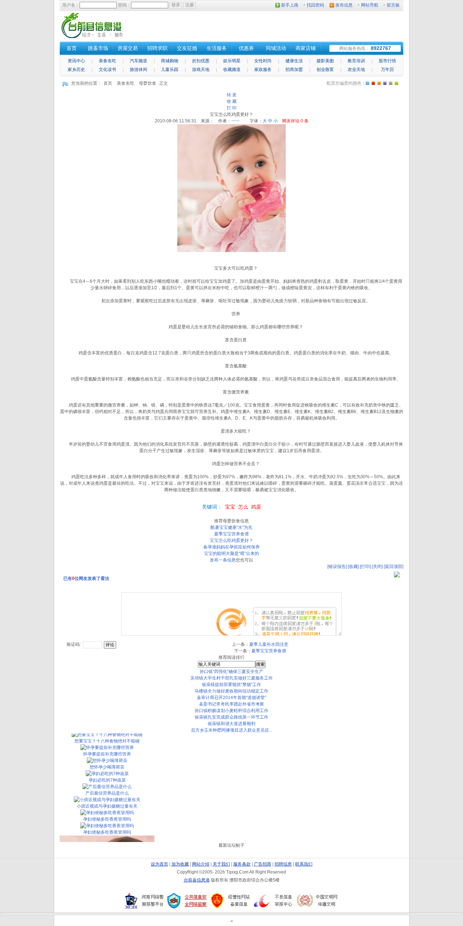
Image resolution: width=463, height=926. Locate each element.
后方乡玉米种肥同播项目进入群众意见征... (231, 730)
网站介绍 (200, 864)
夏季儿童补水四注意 (268, 644)
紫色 (379, 83)
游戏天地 (200, 69)
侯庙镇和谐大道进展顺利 (231, 723)
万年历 (387, 69)
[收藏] (353, 566)
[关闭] (377, 566)
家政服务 (263, 69)
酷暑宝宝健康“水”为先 (231, 527)
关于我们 (221, 864)
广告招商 (262, 864)
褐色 (390, 83)
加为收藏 (180, 864)
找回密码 (315, 5)
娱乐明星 (232, 60)
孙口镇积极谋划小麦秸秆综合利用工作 (231, 710)
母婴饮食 (147, 83)
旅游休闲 (138, 69)
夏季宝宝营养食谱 (231, 533)
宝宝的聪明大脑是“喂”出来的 (231, 553)
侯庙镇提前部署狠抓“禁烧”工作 (231, 684)
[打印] (365, 566)
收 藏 (232, 101)
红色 (373, 83)
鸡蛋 (256, 507)
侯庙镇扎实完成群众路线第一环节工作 (231, 717)
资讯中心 (76, 60)
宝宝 (230, 507)
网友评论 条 (295, 120)
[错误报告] (337, 566)
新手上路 (289, 5)
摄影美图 (325, 60)
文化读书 (107, 69)
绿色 (396, 83)
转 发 (232, 94)
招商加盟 (294, 69)
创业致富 (325, 69)
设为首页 (159, 864)
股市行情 (387, 60)
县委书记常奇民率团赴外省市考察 (231, 704)
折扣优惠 (200, 60)
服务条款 (242, 864)
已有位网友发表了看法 (86, 578)
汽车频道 (138, 60)
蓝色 (385, 83)
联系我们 (304, 864)
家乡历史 (76, 69)
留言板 (393, 5)
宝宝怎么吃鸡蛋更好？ (231, 540)
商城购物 (169, 60)
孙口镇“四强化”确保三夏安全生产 (231, 671)
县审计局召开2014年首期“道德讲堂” (231, 697)
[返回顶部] (393, 566)
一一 (235, 120)
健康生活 (294, 60)
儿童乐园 (169, 69)
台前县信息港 (197, 880)
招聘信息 (283, 864)
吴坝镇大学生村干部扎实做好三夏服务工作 (231, 678)
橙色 (367, 83)
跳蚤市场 (98, 48)
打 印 (232, 107)
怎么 (243, 507)
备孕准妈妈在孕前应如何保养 (231, 547)
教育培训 (356, 60)
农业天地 (356, 69)
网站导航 (369, 5)
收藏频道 (232, 69)
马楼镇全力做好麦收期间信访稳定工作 (231, 691)
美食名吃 (107, 60)
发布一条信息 (223, 560)
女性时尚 (263, 60)
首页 (107, 83)
